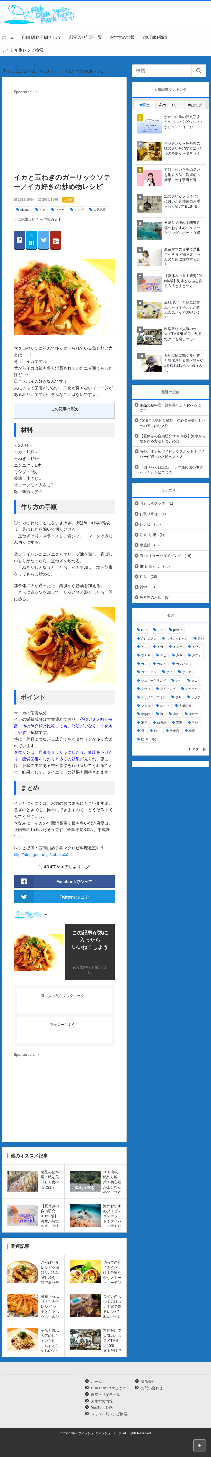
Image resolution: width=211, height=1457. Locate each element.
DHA (144, 630)
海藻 (176, 714)
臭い (195, 722)
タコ (194, 680)
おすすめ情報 (122, 37)
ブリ (178, 697)
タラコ (145, 689)
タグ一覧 (199, 749)
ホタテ (196, 697)
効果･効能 (148, 535)
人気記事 (99, 210)
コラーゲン (148, 672)
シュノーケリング (153, 680)
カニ (144, 664)
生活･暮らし (150, 566)
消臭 (144, 722)
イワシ (196, 647)
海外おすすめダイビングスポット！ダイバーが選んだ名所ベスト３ (172, 454)
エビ (163, 655)
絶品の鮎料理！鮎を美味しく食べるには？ (170, 407)
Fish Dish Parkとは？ (41, 37)
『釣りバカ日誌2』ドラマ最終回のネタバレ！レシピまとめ (171, 469)
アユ (144, 647)
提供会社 (148, 1381)
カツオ (196, 655)
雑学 (143, 587)
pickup (25, 210)
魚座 (192, 731)
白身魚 (161, 722)
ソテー (60, 210)
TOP (10, 66)
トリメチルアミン (153, 697)
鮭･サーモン (149, 739)
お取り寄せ (149, 514)
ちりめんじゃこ (177, 638)
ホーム (8, 37)
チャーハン (193, 689)
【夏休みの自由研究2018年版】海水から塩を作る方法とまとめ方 (173, 438)
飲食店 (174, 731)
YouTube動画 (154, 37)
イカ (42, 210)
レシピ (26, 66)
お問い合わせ (152, 1388)
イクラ (177, 647)
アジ (201, 638)
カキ (179, 655)
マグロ (145, 706)
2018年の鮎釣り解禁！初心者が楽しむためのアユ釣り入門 (173, 423)
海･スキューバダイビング (160, 556)
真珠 (179, 722)
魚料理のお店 (150, 597)
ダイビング (167, 689)
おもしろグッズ (152, 503)
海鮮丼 (193, 714)
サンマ (186, 672)
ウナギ (145, 655)
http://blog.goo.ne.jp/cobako (39, 854)
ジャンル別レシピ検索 (22, 50)
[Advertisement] (64, 131)
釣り (143, 576)
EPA (160, 630)
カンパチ (182, 664)
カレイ (161, 664)
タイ (178, 680)
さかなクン (148, 638)
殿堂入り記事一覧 (85, 37)
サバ (169, 672)
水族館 (145, 545)
